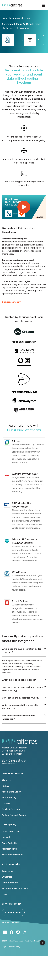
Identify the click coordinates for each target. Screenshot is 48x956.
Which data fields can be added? (19, 679)
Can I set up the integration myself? (20, 697)
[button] (43, 5)
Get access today (11, 302)
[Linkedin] (5, 932)
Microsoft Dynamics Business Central (25, 541)
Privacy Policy (14, 947)
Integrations (14, 18)
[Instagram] (25, 932)
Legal (4, 947)
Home (4, 18)
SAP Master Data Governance (23, 504)
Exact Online (20, 601)
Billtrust (17, 441)
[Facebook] (11, 932)
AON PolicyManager (25, 474)
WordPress (19, 572)
